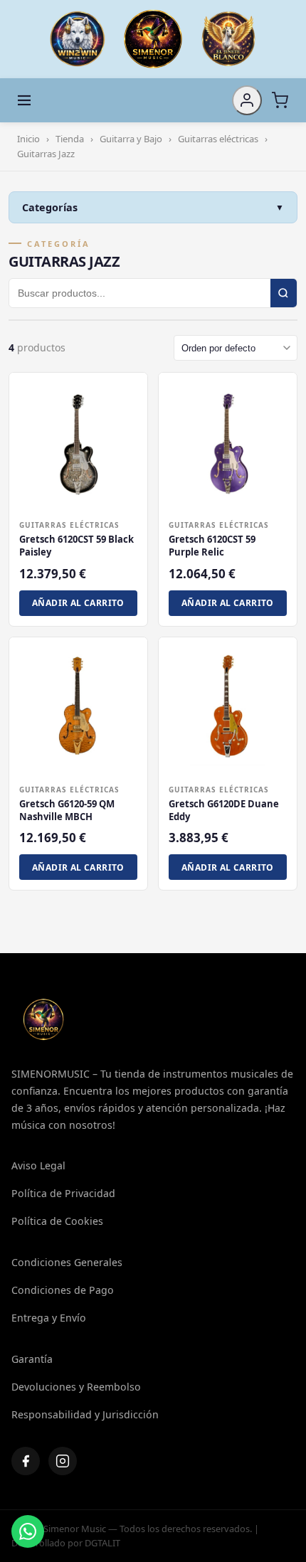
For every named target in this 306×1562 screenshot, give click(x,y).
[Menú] (24, 100)
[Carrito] (280, 100)
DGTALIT (102, 1542)
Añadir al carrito (78, 603)
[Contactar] (27, 1531)
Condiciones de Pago (62, 1290)
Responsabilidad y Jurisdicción (85, 1414)
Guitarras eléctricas (218, 138)
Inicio (28, 138)
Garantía (32, 1359)
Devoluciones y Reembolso (76, 1386)
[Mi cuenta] (247, 100)
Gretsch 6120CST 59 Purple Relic (212, 545)
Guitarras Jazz (46, 153)
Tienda (70, 138)
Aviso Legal (38, 1165)
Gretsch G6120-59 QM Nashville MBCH (67, 810)
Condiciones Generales (66, 1262)
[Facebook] (25, 1461)
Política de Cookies (57, 1221)
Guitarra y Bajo (131, 138)
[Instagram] (62, 1461)
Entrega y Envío (48, 1317)
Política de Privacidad (63, 1193)
